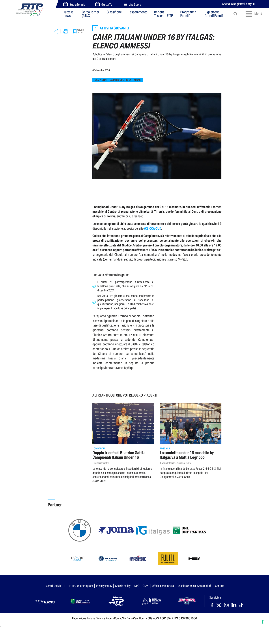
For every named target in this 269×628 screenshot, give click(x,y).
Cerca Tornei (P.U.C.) (90, 14)
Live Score (134, 4)
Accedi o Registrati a (239, 4)
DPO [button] (136, 586)
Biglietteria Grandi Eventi (214, 14)
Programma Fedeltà (188, 14)
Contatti (220, 586)
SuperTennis (77, 4)
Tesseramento (137, 12)
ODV (145, 586)
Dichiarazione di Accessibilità (195, 586)
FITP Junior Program (81, 586)
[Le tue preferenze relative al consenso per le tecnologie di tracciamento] (262, 621)
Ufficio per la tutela (163, 586)
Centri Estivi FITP (55, 586)
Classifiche (114, 12)
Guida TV (106, 4)
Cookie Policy (122, 586)
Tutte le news (68, 14)
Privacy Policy (104, 586)
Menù (257, 13)
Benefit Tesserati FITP (163, 14)
